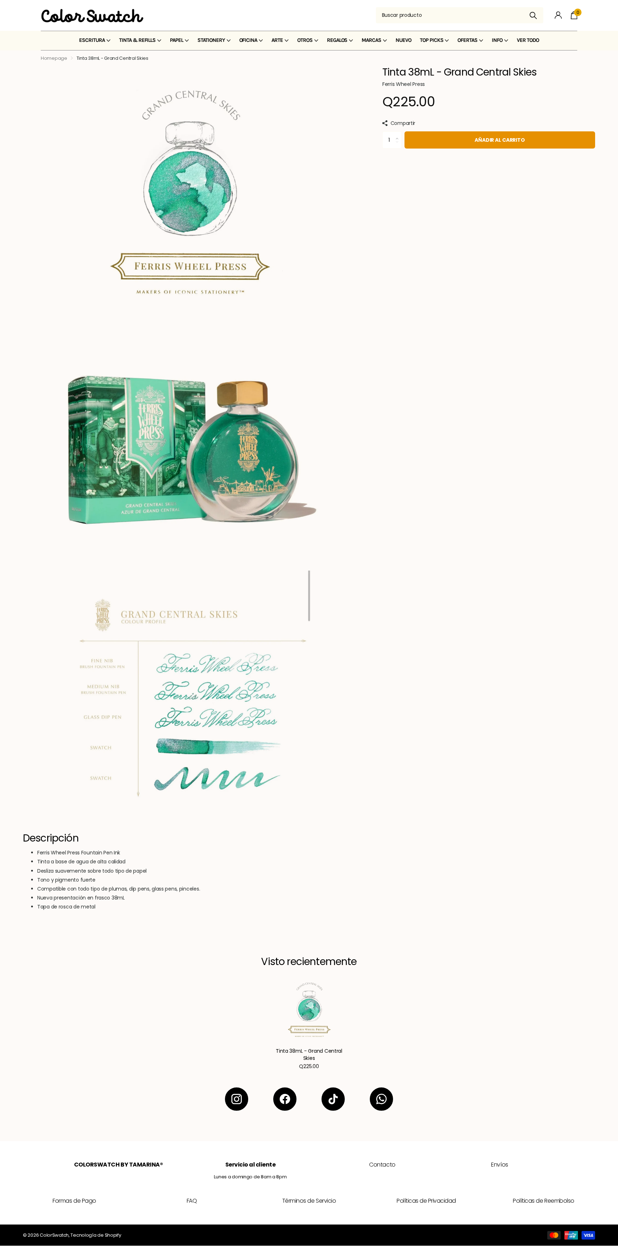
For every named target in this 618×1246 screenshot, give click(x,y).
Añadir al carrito (500, 140)
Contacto (382, 1164)
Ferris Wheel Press (403, 84)
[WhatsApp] (381, 1099)
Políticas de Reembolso (543, 1201)
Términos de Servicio (309, 1201)
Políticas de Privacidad (426, 1201)
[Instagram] (236, 1099)
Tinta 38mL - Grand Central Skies (309, 1054)
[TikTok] (333, 1099)
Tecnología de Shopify (95, 1235)
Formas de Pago (74, 1201)
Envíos (499, 1164)
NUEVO (403, 40)
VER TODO (528, 40)
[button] (399, 134)
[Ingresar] (558, 15)
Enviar (533, 15)
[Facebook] (284, 1099)
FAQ (192, 1201)
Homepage (54, 58)
